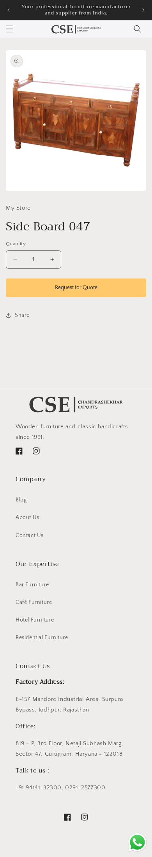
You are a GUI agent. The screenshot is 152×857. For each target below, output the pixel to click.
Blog (21, 500)
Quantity (16, 243)
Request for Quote (76, 287)
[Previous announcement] (8, 10)
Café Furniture (34, 602)
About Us (27, 517)
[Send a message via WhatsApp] (137, 842)
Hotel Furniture (35, 620)
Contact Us (30, 535)
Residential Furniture (42, 637)
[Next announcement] (143, 10)
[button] (9, 29)
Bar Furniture (32, 585)
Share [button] (22, 315)
